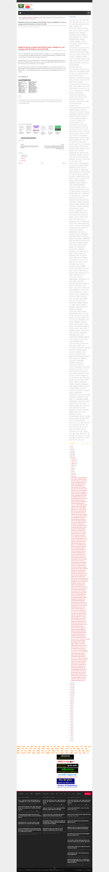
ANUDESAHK (71, 45)
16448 (80, 19)
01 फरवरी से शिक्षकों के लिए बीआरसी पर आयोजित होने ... (79, 597)
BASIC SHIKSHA (77, 62)
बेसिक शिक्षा (74, 437)
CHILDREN (71, 97)
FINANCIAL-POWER (80, 167)
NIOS (83, 264)
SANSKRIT (71, 339)
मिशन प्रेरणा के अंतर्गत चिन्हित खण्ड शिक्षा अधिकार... (78, 637)
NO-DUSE (84, 268)
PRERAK (73, 304)
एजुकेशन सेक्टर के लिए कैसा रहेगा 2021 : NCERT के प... (79, 645)
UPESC (81, 405)
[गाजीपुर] (87, 746)
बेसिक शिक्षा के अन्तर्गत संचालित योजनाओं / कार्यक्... (78, 623)
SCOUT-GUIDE (72, 349)
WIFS (70, 424)
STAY (75, 379)
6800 (73, 24)
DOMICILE (71, 139)
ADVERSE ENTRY (82, 32)
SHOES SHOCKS (80, 369)
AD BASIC (87, 30)
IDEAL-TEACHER (75, 195)
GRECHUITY (76, 178)
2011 (71, 697)
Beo (57, 793)
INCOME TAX (86, 199)
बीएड (89, 435)
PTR (75, 315)
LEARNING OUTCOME (81, 223)
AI (86, 34)
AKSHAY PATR (85, 37)
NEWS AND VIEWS (72, 264)
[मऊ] (47, 751)
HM (70, 191)
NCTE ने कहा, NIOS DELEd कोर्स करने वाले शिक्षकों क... (79, 650)
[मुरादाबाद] (74, 751)
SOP (87, 375)
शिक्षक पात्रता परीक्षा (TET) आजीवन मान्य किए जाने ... (79, 664)
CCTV (73, 90)
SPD (70, 377)
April (72, 471)
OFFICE (84, 272)
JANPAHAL (71, 217)
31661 (74, 22)
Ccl (69, 793)
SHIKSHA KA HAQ (77, 358)
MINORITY (71, 247)
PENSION (84, 287)
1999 (71, 716)
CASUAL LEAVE (81, 88)
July (72, 466)
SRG (70, 379)
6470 (88, 22)
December (73, 458)
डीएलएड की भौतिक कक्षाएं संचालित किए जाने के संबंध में (79, 659)
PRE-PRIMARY (85, 302)
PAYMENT (71, 287)
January (72, 476)
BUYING (87, 84)
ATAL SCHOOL (71, 56)
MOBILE (81, 251)
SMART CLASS (80, 373)
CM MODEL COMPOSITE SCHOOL (75, 107)
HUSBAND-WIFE (86, 193)
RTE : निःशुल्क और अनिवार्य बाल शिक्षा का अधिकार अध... (79, 525)
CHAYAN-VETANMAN (73, 94)
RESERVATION (86, 326)
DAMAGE (85, 124)
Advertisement (37, 793)
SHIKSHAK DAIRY (72, 360)
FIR (85, 167)
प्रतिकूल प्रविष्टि (71, 435)
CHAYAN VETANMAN (78, 92)
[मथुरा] (50, 751)
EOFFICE (84, 154)
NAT (81, 257)
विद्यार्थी (70, 439)
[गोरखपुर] (20, 749)
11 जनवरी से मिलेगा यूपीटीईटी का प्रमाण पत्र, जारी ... (79, 677)
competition (77, 109)
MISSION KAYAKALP (73, 249)
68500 (76, 24)
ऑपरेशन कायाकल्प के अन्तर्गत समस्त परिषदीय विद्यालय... (79, 477)
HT (81, 193)
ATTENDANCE (77, 58)
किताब (74, 429)
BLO (73, 73)
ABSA (82, 28)
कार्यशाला (70, 429)
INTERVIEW (76, 212)
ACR (77, 30)
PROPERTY (80, 313)
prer (70, 304)
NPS (84, 270)
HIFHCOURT (83, 187)
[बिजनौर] (35, 751)
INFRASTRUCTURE (86, 202)
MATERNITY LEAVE (86, 238)
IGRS (77, 197)
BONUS (79, 73)
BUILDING (81, 82)
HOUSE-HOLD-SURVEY (73, 193)
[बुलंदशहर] (40, 751)
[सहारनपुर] (59, 753)
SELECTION (71, 354)
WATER (82, 422)
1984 (71, 732)
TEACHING (71, 392)
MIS (75, 247)
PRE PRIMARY (79, 302)
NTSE (70, 272)
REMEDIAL (86, 324)
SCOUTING (85, 349)
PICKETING (87, 289)
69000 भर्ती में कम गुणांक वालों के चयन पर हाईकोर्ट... (78, 487)
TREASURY (71, 403)
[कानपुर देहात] (70, 746)
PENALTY (79, 287)
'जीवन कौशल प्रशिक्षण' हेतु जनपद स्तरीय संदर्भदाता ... (79, 536)
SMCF (73, 375)
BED (88, 69)
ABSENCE (86, 28)
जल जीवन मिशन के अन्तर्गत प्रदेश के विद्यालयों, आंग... (78, 635)
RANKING (79, 317)
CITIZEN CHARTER (79, 101)
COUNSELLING (83, 118)
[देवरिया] (40, 749)
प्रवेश (76, 435)
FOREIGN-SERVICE (84, 169)
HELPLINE (78, 187)
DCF (72, 129)
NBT (84, 259)
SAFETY (70, 332)
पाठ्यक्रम (81, 433)
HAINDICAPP (71, 180)
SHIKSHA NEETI (83, 358)
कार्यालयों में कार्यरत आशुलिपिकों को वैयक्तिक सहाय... (78, 631)
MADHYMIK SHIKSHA (82, 232)
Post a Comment (23, 160)
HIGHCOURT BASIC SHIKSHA (80, 189)
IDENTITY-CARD (72, 197)
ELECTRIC (76, 150)
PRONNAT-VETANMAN (73, 313)
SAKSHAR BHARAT (83, 332)
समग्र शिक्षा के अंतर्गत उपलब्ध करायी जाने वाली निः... (78, 532)
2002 (71, 711)
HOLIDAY (73, 191)
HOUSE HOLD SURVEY (85, 191)
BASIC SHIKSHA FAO (85, 62)
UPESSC (84, 405)
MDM (77, 240)
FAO (70, 161)
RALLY (75, 317)
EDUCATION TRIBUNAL (84, 146)
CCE (88, 88)
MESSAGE (79, 244)
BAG (77, 60)
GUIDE (88, 178)
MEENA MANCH (80, 242)
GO (81, 174)
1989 (71, 729)
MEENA (88, 240)
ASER (74, 54)
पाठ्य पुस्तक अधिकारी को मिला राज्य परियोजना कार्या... (79, 591)
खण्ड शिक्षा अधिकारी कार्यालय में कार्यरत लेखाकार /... (78, 589)
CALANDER (75, 86)
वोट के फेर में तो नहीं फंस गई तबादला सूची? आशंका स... (79, 575)
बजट (83, 435)
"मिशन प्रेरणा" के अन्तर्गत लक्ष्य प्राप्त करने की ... (78, 560)
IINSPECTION (81, 197)
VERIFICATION (72, 414)
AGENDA (78, 34)
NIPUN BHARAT (72, 266)
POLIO (81, 298)
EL (89, 148)
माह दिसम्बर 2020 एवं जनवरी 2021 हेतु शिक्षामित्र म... (79, 493)
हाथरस (88, 753)
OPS (88, 279)
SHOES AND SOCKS (72, 369)
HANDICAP (77, 180)
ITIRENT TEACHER (84, 214)
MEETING (85, 242)
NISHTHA (77, 266)
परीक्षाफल (77, 433)
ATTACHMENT (78, 56)
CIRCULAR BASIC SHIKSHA (79, 99)
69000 (80, 24)
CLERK (87, 101)
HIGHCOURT (71, 189)
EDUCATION (76, 146)
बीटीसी (70, 437)
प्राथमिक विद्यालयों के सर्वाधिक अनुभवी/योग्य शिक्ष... (78, 656)
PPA (73, 300)
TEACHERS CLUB (72, 390)
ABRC (79, 28)
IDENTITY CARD (85, 195)
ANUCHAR (85, 43)
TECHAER (84, 394)
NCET (74, 262)
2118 (71, 446)
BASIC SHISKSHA (83, 69)
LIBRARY (70, 225)
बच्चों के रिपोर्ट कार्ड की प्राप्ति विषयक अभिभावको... (78, 552)
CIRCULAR (71, 99)
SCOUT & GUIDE (72, 347)
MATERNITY (80, 238)
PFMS (83, 289)
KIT (84, 219)
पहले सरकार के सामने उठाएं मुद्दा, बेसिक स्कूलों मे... (78, 640)
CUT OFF (77, 122)
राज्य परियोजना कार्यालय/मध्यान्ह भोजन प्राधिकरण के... (79, 501)
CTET (83, 120)
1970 (71, 740)
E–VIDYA (76, 144)
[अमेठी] (29, 746)
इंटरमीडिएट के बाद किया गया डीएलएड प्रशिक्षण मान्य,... (79, 508)
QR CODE (78, 315)
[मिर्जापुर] (63, 751)
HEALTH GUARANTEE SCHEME (78, 184)
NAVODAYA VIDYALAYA (73, 259)
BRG (83, 75)
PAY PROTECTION (78, 285)
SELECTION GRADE (78, 354)
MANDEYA (30, 17)
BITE (70, 73)
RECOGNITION (81, 319)
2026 (71, 449)
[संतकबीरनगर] (50, 753)
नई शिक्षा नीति (85, 431)
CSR (72, 120)
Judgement (79, 793)
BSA (86, 77)
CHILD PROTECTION (81, 94)
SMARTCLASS (87, 373)
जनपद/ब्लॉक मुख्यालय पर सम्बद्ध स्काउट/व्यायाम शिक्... (79, 559)
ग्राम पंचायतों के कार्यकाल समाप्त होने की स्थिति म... (78, 602)
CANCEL (83, 86)
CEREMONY (87, 90)
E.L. (79, 144)
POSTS (70, 300)
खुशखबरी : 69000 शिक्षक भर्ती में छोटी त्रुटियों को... (78, 674)
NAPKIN (75, 257)
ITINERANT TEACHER (76, 214)
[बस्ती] (87, 749)
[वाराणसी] (35, 753)
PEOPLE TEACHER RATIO (73, 289)
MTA (81, 255)
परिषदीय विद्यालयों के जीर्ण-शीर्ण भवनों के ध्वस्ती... (78, 680)
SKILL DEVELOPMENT (83, 371)
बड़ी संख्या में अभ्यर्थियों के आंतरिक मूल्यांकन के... (78, 485)
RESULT (81, 328)
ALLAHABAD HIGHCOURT (74, 39)
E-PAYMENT (71, 144)
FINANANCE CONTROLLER (74, 163)
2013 (71, 694)
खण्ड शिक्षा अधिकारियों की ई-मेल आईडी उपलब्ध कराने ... (79, 592)
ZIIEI (87, 424)
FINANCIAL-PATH (72, 167)
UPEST (88, 405)
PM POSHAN (82, 294)
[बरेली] (75, 749)
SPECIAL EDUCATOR (75, 377)
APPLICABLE (71, 49)
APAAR (81, 47)
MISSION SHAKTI (72, 251)
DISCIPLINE (76, 137)
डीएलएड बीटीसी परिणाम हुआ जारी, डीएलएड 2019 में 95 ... (79, 498)
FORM (70, 172)
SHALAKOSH (87, 356)
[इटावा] (41, 746)
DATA (70, 127)
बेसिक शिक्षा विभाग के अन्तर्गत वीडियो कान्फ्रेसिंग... (78, 530)
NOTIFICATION (76, 270)
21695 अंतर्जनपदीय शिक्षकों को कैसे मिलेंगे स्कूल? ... (78, 517)
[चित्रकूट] (32, 749)
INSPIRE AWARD (72, 206)
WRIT (77, 424)
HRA (79, 193)
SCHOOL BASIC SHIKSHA (73, 343)
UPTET (81, 407)
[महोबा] (59, 751)
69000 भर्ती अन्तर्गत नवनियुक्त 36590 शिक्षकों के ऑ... (79, 520)
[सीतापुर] (68, 753)
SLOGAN (71, 373)
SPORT (84, 377)
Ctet (73, 793)
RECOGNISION (75, 319)
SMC (70, 375)
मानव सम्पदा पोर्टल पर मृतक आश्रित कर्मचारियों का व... (79, 632)
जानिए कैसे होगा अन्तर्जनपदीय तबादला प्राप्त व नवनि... (78, 541)
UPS (78, 407)
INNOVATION (71, 204)
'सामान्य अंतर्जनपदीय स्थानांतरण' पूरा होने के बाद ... (78, 653)
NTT (73, 272)
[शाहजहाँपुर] (40, 753)
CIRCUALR (85, 97)
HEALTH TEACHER (72, 187)
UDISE (80, 403)
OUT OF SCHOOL (80, 281)
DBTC (87, 127)
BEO (78, 71)
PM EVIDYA (77, 294)
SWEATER (81, 386)
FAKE (89, 159)
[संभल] (54, 753)
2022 (71, 455)
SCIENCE (79, 345)
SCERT (86, 339)
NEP (86, 262)
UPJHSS (70, 407)
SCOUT (83, 345)
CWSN (79, 124)
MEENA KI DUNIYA (72, 242)
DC (70, 129)
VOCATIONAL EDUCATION (80, 420)
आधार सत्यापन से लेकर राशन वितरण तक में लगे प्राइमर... (79, 603)
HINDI (88, 189)
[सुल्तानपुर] (73, 753)
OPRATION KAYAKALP (82, 279)
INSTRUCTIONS (79, 206)
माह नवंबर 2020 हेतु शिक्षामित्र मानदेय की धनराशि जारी (79, 495)
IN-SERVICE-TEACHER (79, 199)
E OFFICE (84, 142)
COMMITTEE (24, 17)
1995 (71, 722)
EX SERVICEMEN (78, 157)
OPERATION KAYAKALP (73, 279)
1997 (71, 719)
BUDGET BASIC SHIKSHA (78, 79)
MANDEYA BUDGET (84, 236)
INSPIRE (87, 204)
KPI (77, 221)
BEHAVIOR (71, 71)
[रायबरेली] (89, 751)
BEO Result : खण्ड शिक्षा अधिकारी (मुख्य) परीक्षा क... (79, 482)
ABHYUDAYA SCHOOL (73, 28)
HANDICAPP (82, 180)
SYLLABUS (85, 386)
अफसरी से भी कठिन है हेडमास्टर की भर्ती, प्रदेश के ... (78, 548)
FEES (80, 161)
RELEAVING (71, 324)
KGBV (70, 219)
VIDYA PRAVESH (78, 414)
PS (69, 315)
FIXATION (76, 169)
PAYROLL (75, 287)
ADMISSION (71, 32)
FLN (79, 169)
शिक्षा (76, 439)
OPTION (71, 281)
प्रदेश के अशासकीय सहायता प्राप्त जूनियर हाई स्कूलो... (79, 562)
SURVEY (70, 386)
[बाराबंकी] (31, 751)
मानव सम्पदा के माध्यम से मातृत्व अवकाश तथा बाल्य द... (79, 565)
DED (75, 129)
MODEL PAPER (75, 253)
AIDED (70, 37)
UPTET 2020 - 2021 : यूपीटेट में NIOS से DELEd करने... (79, 658)
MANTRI (70, 238)
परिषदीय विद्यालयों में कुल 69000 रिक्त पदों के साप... (78, 543)
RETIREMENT (71, 330)
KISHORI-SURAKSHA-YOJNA (78, 219)
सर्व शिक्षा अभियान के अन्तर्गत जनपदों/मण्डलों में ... (78, 584)
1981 (71, 734)
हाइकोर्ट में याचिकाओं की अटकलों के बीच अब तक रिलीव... (79, 675)
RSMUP (82, 330)
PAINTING (81, 283)
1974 (71, 737)
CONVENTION (84, 116)
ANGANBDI (83, 41)
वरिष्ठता (87, 437)
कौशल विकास (78, 429)
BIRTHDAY (87, 71)
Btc (65, 793)
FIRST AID (71, 169)
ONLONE (82, 274)
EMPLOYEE (82, 152)
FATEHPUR (76, 161)
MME (78, 251)
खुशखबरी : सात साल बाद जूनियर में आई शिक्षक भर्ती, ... (79, 546)
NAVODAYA (85, 257)
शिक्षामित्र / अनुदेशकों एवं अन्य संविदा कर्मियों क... (78, 643)
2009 (71, 700)
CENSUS (82, 90)
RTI (88, 330)
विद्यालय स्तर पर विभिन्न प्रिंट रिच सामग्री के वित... (78, 512)
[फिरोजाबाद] (64, 749)
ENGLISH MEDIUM (72, 154)
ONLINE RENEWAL (76, 274)
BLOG (76, 73)
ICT (70, 195)
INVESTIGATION (82, 212)
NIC (80, 264)
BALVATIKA (71, 62)
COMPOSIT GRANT (80, 112)
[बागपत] (27, 751)
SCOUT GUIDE (87, 347)
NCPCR (77, 262)
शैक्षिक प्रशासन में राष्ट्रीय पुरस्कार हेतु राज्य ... (77, 626)
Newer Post (20, 163)
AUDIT (88, 58)
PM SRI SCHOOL (83, 296)
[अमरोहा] (25, 746)
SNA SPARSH (77, 375)
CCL (70, 90)
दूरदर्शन (81, 431)
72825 (83, 24)
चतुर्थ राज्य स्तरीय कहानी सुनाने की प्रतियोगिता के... (78, 528)
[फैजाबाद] (68, 749)
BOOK (83, 73)
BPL (78, 75)
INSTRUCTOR (85, 206)
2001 (71, 713)
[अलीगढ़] (33, 746)
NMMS (76, 268)
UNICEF (84, 403)
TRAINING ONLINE (81, 401)
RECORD (86, 319)
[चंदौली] (24, 749)
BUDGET (71, 79)
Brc (61, 793)
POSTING (85, 298)
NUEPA (76, 272)
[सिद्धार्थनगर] (64, 753)
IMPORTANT (71, 199)
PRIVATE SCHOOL (72, 309)
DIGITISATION (82, 133)
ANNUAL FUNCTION (73, 43)
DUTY (81, 142)
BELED (75, 71)
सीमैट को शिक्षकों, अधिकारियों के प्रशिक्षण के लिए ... (78, 667)
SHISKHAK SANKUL (79, 362)
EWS (74, 157)
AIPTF (81, 37)
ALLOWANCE (82, 39)
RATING (87, 317)
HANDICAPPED (72, 182)
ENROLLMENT (79, 154)
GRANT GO (87, 176)
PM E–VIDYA (71, 294)
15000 (77, 19)
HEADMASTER (83, 182)
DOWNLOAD (76, 139)
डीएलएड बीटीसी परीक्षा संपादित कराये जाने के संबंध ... (78, 496)
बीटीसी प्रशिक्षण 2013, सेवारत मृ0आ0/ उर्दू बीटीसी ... (79, 509)
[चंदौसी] (28, 749)
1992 (71, 726)
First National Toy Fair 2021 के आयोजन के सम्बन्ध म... (79, 651)
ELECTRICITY (81, 150)
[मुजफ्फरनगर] (69, 751)
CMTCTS (87, 107)
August (72, 465)
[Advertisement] (42, 37)
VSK (79, 422)
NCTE (81, 262)
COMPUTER (80, 114)
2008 (71, 702)
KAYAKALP (86, 217)
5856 (84, 22)
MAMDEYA (78, 234)
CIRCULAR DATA (72, 101)
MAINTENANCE (72, 234)
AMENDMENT (71, 41)
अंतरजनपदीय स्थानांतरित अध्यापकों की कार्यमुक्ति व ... (78, 506)
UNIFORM (71, 405)
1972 (71, 738)
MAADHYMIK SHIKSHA (73, 229)
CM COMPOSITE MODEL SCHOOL (75, 103)
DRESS (87, 139)
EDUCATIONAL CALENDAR (74, 148)
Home (20, 17)
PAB (77, 283)
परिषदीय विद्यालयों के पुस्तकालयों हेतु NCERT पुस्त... (78, 599)
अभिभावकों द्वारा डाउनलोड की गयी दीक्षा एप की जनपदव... (79, 624)
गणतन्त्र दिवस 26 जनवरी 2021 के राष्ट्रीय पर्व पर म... (79, 533)
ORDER (75, 281)
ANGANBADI (77, 41)
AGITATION (83, 34)
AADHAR (70, 26)
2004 (71, 708)
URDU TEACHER (72, 409)
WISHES (73, 424)
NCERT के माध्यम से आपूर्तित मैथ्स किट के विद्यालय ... (79, 594)
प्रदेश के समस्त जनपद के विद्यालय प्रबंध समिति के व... (79, 661)
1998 (71, 718)
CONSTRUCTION (72, 116)
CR (87, 118)
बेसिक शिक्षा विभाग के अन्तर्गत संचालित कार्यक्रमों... (78, 595)
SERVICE (76, 356)
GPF (70, 176)
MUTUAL (71, 257)
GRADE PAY (74, 176)
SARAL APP (76, 339)
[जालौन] (36, 749)
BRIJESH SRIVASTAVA (80, 77)
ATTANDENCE (71, 58)
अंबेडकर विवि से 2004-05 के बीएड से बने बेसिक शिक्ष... (79, 490)
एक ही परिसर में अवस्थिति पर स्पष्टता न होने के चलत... (79, 670)
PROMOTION (79, 309)
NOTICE (70, 270)
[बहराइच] (20, 751)
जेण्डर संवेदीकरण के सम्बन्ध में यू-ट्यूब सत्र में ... (78, 524)
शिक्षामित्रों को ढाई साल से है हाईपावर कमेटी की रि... (78, 576)
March (72, 473)
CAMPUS (79, 86)
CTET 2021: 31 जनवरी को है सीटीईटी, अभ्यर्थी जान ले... (79, 504)
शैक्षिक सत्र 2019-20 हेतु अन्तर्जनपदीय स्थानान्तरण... (79, 544)
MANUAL (75, 238)
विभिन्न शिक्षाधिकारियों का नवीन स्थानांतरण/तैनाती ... (78, 642)
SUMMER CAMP (72, 384)
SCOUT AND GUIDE (80, 347)
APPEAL (87, 47)
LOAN (82, 225)
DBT (84, 127)
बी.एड (86, 435)
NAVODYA (80, 259)
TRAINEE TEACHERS (79, 399)
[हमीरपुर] (82, 753)
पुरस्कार (85, 433)
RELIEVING (76, 324)
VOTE (76, 422)
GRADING (79, 176)
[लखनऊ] (20, 753)
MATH (70, 240)
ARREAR (83, 52)
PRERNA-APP (83, 304)
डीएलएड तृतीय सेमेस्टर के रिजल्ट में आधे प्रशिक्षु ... (78, 648)
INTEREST (85, 210)
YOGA (80, 424)
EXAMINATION (72, 159)
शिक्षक (73, 439)
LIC (74, 225)
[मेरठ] (77, 751)
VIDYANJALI (82, 418)
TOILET (70, 399)
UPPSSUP (75, 407)
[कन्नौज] (60, 746)
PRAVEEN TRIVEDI (72, 302)
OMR (88, 272)
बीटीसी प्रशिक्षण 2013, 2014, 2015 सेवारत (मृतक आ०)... (79, 581)
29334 (87, 19)
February (73, 474)
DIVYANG (87, 137)
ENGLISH (86, 152)
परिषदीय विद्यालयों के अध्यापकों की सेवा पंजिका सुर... (78, 678)
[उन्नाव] (49, 746)
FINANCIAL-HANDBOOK (83, 165)
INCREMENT (79, 202)
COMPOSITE (87, 112)
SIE (87, 369)
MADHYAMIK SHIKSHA (73, 232)
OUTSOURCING (72, 283)
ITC (87, 212)
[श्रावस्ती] (44, 753)
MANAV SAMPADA (84, 234)
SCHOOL (81, 341)
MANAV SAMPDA (72, 236)
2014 (71, 692)
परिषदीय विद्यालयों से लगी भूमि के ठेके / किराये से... (78, 583)
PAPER (70, 285)
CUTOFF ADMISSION (73, 124)
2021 (71, 457)
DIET (73, 133)
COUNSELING (77, 118)
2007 (71, 703)
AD (83, 30)
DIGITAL (77, 133)
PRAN (76, 300)
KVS (80, 221)
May (72, 469)
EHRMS (86, 148)
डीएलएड (78, 431)
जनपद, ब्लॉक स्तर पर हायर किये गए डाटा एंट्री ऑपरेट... (79, 567)
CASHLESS (88, 86)
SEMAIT (84, 354)
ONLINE (70, 274)
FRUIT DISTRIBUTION (77, 172)
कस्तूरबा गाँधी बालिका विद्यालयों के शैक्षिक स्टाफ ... (78, 503)
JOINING (81, 217)
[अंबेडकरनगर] (21, 746)
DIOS (70, 135)
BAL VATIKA (87, 60)
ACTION (80, 30)
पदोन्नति (74, 433)
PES (79, 289)
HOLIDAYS (78, 191)
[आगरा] (37, 746)
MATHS (74, 240)
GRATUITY (71, 178)
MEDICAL (84, 240)
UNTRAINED (76, 405)
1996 (71, 721)
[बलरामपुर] (80, 749)
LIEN (77, 225)
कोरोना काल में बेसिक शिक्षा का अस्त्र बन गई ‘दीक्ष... (78, 619)
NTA (86, 270)
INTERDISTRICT (79, 210)
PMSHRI (70, 298)
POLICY (77, 298)
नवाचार (70, 433)
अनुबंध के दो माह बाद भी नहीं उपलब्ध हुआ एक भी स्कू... (79, 621)
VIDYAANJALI (82, 416)
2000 (71, 714)
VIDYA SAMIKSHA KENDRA (74, 416)
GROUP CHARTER (83, 178)
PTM (72, 315)
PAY (73, 285)
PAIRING (85, 283)
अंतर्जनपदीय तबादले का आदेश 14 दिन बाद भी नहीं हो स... (79, 605)
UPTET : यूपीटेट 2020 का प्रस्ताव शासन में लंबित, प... (79, 611)
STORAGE (86, 379)
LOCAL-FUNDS (87, 225)
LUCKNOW (83, 227)
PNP (74, 298)
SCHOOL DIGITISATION (83, 343)
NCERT (70, 262)
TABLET (73, 388)
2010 (71, 698)
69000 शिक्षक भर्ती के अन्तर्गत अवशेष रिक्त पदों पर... (78, 549)
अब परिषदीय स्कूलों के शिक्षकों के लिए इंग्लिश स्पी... (78, 500)
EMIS (78, 152)
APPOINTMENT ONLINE (73, 52)
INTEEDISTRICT (72, 210)
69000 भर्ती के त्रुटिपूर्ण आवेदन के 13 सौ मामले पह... (78, 616)
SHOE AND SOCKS (80, 364)
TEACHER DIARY (82, 388)
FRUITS (83, 172)
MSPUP (77, 255)
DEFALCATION (79, 129)
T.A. (89, 386)
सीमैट (79, 439)
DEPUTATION (80, 131)
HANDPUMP (78, 182)
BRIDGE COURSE (72, 77)
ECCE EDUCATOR (87, 144)
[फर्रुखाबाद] (59, 749)
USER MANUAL (78, 409)
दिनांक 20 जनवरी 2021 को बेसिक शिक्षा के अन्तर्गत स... (79, 479)
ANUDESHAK (77, 45)
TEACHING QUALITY (78, 392)
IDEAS (80, 195)
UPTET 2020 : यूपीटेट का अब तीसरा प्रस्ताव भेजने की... (79, 516)
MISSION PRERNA (81, 249)
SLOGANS (75, 373)
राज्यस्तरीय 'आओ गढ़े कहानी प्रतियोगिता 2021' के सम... (79, 538)
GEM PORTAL (74, 174)
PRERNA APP (78, 304)
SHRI (85, 369)
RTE (85, 330)
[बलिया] (84, 749)
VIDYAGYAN (88, 416)
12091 (70, 19)
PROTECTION (85, 313)
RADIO (87, 315)
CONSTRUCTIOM (86, 114)
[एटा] (52, 746)
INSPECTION (82, 204)
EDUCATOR (82, 148)
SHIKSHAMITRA (36, 17)
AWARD (70, 60)
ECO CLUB (71, 146)
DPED (81, 139)
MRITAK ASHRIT (72, 255)
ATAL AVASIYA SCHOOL (85, 54)
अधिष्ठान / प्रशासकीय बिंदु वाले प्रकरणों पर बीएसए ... (79, 586)
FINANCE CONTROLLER (84, 163)
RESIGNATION (72, 328)
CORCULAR (71, 118)
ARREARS (87, 52)
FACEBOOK (85, 159)
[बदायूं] (72, 749)
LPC (79, 227)
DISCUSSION (82, 137)
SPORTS (88, 377)
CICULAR (75, 97)
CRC (70, 120)
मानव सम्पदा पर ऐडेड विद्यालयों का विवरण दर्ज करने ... (78, 554)
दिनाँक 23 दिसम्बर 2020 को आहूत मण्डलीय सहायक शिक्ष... (79, 568)
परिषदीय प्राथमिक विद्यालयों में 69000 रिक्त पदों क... (78, 519)
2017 (71, 687)
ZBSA (84, 424)
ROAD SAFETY (77, 330)
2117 (71, 447)
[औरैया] (56, 746)
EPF (87, 154)
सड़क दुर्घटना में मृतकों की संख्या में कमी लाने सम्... (78, 634)
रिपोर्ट (84, 437)
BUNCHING (83, 84)
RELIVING (81, 324)
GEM (70, 174)
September (73, 463)
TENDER (88, 394)
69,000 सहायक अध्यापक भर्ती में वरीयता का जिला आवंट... (79, 488)
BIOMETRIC (82, 71)
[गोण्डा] (91, 746)
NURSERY (80, 272)
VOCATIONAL (71, 420)
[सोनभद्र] (77, 753)
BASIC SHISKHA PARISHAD (74, 69)
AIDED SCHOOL (76, 37)
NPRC (81, 270)
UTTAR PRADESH (85, 409)
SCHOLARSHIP (76, 341)
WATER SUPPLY (87, 422)
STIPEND (82, 379)
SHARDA (70, 358)
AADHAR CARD (76, 26)
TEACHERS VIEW (86, 390)
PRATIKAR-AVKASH (82, 300)
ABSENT (70, 30)
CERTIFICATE (71, 92)
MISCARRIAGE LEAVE (80, 247)
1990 (71, 727)
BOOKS (86, 73)
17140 (84, 19)
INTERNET (71, 212)
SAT (80, 339)
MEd (80, 240)
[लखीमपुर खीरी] (26, 753)
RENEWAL (71, 326)
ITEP (70, 214)
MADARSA (80, 229)
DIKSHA (87, 133)
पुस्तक (88, 433)
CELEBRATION (77, 90)
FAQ (73, 161)
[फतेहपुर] (54, 749)
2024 (71, 452)
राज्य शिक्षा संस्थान (79, 437)
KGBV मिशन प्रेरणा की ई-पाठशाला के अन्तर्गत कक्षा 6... (79, 613)
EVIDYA (70, 157)
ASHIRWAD (78, 54)
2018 (71, 686)
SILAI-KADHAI (75, 371)
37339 (80, 22)
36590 (77, 22)
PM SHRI (87, 294)
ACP (74, 30)
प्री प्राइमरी (80, 435)
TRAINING (86, 399)
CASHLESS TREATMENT (73, 88)
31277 (70, 22)
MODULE (81, 253)
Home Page (21, 793)
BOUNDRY (71, 75)
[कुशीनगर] (79, 746)
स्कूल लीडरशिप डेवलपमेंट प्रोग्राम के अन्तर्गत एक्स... (78, 672)
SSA (72, 379)
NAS (78, 257)
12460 (74, 19)
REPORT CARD (80, 326)
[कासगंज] (74, 746)
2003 (71, 710)
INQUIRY (77, 204)
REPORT (75, 326)
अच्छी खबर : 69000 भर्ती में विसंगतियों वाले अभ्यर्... (78, 666)
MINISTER (84, 244)
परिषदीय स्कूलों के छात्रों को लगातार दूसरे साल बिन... (78, 618)
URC (84, 407)
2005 (71, 706)
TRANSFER (87, 401)
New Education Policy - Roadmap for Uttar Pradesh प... (81, 639)
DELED (70, 131)
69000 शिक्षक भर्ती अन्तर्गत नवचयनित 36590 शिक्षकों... (79, 514)
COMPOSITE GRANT (73, 114)
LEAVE (87, 223)
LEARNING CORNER (72, 223)
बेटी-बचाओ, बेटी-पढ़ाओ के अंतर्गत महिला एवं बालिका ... (79, 557)
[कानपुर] (64, 746)
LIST (79, 225)
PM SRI (78, 296)
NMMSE (80, 268)
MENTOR (71, 244)
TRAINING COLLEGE (73, 401)
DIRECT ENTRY (75, 135)
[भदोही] (44, 751)
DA (82, 124)
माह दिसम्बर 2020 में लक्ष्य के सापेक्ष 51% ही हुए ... (78, 608)
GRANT (83, 176)
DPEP (84, 139)
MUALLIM (84, 255)
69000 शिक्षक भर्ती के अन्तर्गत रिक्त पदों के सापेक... (78, 570)
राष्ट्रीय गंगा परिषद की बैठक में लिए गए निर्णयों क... (78, 556)
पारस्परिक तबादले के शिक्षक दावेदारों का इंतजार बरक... (79, 527)
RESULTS (85, 328)
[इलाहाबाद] (45, 746)
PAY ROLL (84, 285)
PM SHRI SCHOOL (72, 296)
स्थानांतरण (82, 439)
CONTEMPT (79, 116)
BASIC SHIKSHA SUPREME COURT (75, 67)
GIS (78, 174)
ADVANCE (77, 32)
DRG (70, 142)
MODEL (70, 253)
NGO (78, 264)
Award (52, 793)
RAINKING (71, 317)
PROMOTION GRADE (73, 311)
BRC (80, 75)
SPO (81, 377)
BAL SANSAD (81, 60)
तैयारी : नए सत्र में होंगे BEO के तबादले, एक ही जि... (78, 535)
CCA (86, 88)
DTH (78, 142)
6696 (70, 24)
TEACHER (77, 388)
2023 (71, 454)
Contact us (88, 793)
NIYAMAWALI (83, 266)
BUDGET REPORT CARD (73, 82)
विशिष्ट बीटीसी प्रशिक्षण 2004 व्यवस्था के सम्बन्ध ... (78, 607)
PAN (88, 283)
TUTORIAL (76, 403)
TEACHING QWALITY (73, 394)
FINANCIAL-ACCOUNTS (73, 165)
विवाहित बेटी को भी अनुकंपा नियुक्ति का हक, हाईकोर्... (78, 615)
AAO (81, 26)
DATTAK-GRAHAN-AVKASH (77, 127)
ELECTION (71, 150)
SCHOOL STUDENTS (73, 345)
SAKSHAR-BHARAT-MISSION (74, 334)
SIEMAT (70, 371)
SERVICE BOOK (81, 356)
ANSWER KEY (80, 43)
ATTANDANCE (84, 56)
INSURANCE (81, 208)
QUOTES (82, 315)
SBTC (83, 339)
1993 (71, 724)
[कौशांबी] (83, 746)
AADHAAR (87, 24)
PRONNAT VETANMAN (82, 311)
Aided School (45, 793)
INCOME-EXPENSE (72, 202)
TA (69, 388)
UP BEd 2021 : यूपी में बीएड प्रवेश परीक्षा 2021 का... (79, 610)
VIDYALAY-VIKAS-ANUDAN (74, 418)
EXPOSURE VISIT (79, 159)
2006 (71, 705)
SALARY (82, 334)
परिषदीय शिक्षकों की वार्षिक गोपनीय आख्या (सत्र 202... (79, 669)
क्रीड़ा (82, 429)
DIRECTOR (71, 137)
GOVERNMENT (85, 174)
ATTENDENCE (83, 58)
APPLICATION (77, 49)
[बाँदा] (23, 751)
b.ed (74, 60)
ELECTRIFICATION (72, 152)
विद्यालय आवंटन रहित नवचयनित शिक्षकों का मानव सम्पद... (79, 573)
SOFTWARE (83, 375)
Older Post (64, 163)
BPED (75, 75)
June (72, 468)
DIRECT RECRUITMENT (83, 135)
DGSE (70, 133)
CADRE (70, 86)
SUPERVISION (78, 384)
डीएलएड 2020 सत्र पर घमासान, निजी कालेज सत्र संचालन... (80, 578)
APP (84, 47)
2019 (71, 684)
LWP (86, 227)
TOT (74, 399)
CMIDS (84, 107)
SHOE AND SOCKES (72, 364)
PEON (88, 287)
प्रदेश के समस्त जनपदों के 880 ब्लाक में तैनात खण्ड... (78, 511)
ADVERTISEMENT (72, 34)
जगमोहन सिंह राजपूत (72, 431)
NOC (88, 268)
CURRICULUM (71, 122)
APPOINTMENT (84, 49)
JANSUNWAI (76, 217)
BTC (88, 77)
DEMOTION (75, 131)
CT (75, 120)
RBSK (70, 319)
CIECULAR (80, 97)
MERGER (75, 244)
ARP (80, 52)
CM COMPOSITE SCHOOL (74, 105)
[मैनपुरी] (81, 751)
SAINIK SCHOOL (76, 332)
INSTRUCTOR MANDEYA (73, 208)
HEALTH (70, 184)
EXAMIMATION (85, 157)
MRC (84, 253)
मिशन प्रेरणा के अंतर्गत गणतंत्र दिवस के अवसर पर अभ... (79, 522)
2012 (71, 695)
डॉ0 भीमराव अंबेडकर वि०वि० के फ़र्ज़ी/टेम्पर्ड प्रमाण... (78, 627)
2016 (71, 689)
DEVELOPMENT (87, 131)
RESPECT (77, 328)
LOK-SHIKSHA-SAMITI (73, 227)
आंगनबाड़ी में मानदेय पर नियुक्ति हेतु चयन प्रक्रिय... (78, 484)
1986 (71, 730)
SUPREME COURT (85, 384)
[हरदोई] (85, 753)
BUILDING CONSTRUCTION (74, 84)
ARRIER (70, 54)
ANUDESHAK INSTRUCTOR (74, 47)
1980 (71, 735)
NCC (87, 259)
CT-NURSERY (79, 120)
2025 (71, 451)
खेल (85, 429)
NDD (83, 262)
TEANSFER (80, 394)
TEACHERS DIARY (79, 390)
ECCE (82, 144)
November (73, 460)
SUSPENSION (75, 386)
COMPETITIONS (72, 112)
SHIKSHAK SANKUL (80, 360)
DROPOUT (74, 142)
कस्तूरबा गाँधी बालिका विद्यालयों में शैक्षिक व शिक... (78, 600)
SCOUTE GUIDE (78, 349)
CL (84, 101)
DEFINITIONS (85, 129)
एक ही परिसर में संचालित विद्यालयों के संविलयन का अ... (79, 551)
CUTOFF (81, 122)
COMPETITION (83, 109)
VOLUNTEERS (71, 422)
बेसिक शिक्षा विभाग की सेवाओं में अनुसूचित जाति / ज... (78, 629)
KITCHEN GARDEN (72, 221)
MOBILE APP (86, 251)
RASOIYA (83, 317)
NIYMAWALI (71, 268)
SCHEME (70, 341)
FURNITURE (88, 172)
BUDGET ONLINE (87, 79)
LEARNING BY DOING (86, 221)
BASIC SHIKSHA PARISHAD (74, 64)
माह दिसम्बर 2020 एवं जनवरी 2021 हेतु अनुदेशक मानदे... (79, 492)
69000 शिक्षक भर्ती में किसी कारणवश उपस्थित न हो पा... (79, 540)
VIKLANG (87, 418)
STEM (78, 379)
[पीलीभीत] (45, 749)
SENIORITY (71, 356)
